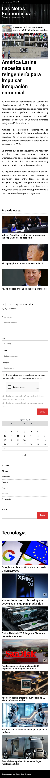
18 (11, 440)
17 (5, 440)
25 (11, 444)
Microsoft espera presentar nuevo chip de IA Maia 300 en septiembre (23, 699)
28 (31, 444)
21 (31, 440)
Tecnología (6, 499)
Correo (4, 350)
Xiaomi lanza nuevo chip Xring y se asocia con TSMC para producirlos (22, 602)
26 (18, 444)
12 (18, 436)
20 (24, 440)
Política (5, 493)
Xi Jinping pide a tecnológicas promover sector (24, 289)
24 (5, 444)
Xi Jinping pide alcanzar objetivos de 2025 (22, 263)
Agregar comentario (10, 308)
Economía (6, 476)
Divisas (5, 471)
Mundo (5, 488)
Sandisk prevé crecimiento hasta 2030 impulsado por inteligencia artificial (20, 667)
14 (31, 436)
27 (24, 444)
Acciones (5, 465)
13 (24, 436)
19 (18, 440)
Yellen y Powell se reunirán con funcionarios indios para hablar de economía (23, 236)
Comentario (7, 317)
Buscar (4, 509)
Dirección (5, 363)
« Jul (24, 455)
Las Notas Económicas (16, 11)
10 (5, 436)
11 (11, 436)
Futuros (5, 482)
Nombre (5, 338)
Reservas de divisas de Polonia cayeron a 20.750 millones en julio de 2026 (30, 30)
